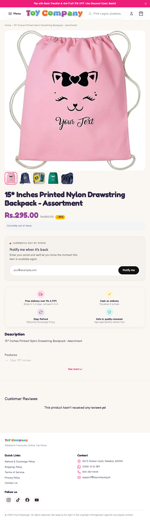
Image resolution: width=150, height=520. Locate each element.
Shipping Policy (13, 467)
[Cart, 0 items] (141, 13)
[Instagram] (8, 500)
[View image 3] (39, 178)
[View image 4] (53, 178)
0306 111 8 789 (91, 466)
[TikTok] (18, 500)
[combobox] (107, 13)
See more (73, 369)
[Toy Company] (54, 13)
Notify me (129, 270)
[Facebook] (27, 500)
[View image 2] (25, 178)
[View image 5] (67, 178)
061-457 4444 (90, 471)
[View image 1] (11, 178)
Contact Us (11, 483)
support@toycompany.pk (96, 477)
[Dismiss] (145, 3)
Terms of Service (14, 472)
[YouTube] (37, 500)
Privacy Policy (12, 477)
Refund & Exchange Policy (41, 322)
